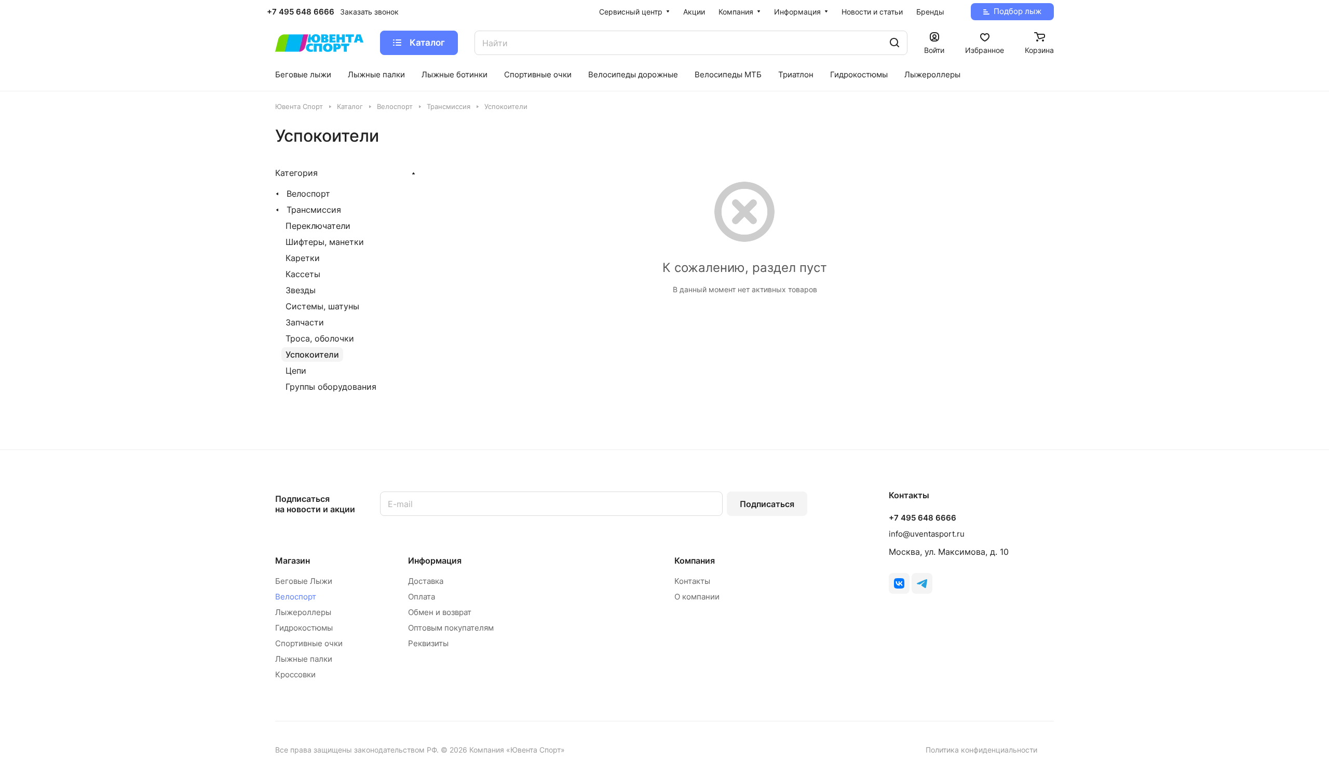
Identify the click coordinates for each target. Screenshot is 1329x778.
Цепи (296, 370)
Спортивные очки (309, 643)
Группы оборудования (331, 386)
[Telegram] (922, 583)
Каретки (303, 258)
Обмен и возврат (439, 612)
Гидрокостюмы (304, 628)
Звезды (301, 290)
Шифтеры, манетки (325, 242)
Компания (694, 560)
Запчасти (305, 322)
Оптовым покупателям (451, 628)
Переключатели (318, 226)
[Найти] (894, 43)
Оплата (421, 597)
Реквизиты (428, 643)
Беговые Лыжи (303, 581)
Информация (435, 560)
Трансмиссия (314, 209)
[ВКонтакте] (899, 583)
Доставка (425, 581)
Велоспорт (308, 193)
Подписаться (767, 504)
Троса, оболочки (320, 338)
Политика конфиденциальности (981, 749)
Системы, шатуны (322, 306)
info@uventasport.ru (927, 534)
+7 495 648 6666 (300, 12)
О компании (697, 597)
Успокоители (312, 354)
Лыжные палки (303, 659)
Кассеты (303, 274)
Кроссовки (295, 674)
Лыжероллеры (303, 612)
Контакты (692, 581)
